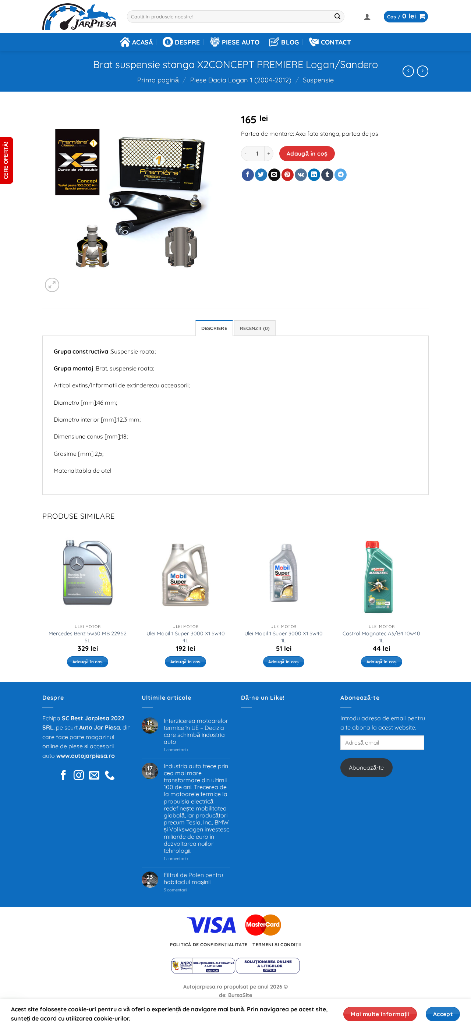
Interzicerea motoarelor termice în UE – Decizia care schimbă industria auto (196, 731)
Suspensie (318, 80)
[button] (367, 16)
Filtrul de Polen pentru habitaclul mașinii (193, 879)
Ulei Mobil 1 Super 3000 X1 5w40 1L (283, 637)
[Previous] (42, 605)
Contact (336, 42)
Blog (290, 42)
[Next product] (408, 71)
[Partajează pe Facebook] (248, 174)
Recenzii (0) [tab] (255, 328)
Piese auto (241, 42)
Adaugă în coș (307, 153)
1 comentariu (186, 750)
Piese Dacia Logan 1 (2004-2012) (240, 80)
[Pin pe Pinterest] (287, 174)
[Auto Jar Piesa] (79, 17)
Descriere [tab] (214, 328)
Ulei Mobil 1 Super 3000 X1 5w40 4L (185, 637)
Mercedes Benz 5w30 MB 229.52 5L (88, 637)
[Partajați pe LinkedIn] (314, 174)
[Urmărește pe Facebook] (63, 776)
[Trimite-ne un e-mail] (94, 776)
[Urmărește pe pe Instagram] (79, 776)
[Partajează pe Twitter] (261, 174)
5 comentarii (184, 890)
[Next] (426, 605)
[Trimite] (338, 16)
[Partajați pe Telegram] (340, 174)
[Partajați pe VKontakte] (301, 174)
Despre (187, 42)
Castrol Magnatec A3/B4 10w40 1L (381, 637)
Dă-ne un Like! (262, 697)
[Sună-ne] (110, 776)
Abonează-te (366, 767)
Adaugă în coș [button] (87, 661)
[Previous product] (422, 71)
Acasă (142, 42)
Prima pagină (158, 80)
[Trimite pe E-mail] (274, 174)
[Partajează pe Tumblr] (327, 174)
